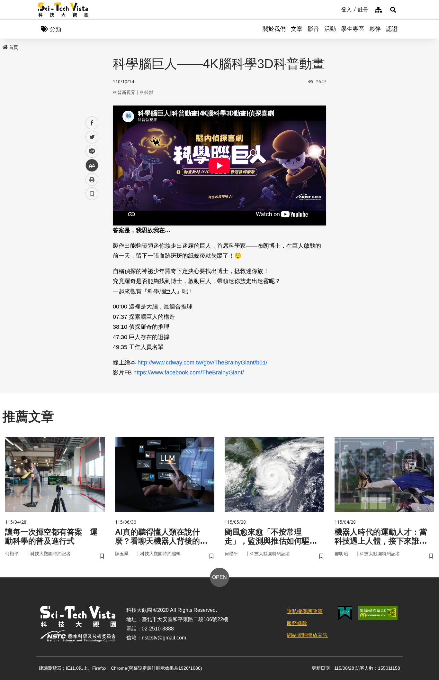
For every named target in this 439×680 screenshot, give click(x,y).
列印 (91, 179)
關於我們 (274, 29)
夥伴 (375, 29)
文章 (296, 29)
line (90, 151)
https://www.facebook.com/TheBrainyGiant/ (189, 372)
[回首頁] (63, 9)
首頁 (13, 47)
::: (337, 9)
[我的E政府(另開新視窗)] (345, 613)
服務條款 (297, 623)
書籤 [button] (91, 193)
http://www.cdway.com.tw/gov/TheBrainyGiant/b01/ (202, 362)
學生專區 (352, 29)
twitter (92, 137)
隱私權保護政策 (305, 611)
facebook (92, 123)
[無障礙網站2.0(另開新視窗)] (378, 613)
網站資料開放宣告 (307, 635)
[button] (393, 9)
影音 (313, 29)
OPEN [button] (219, 577)
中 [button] (91, 165)
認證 (392, 29)
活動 (330, 29)
